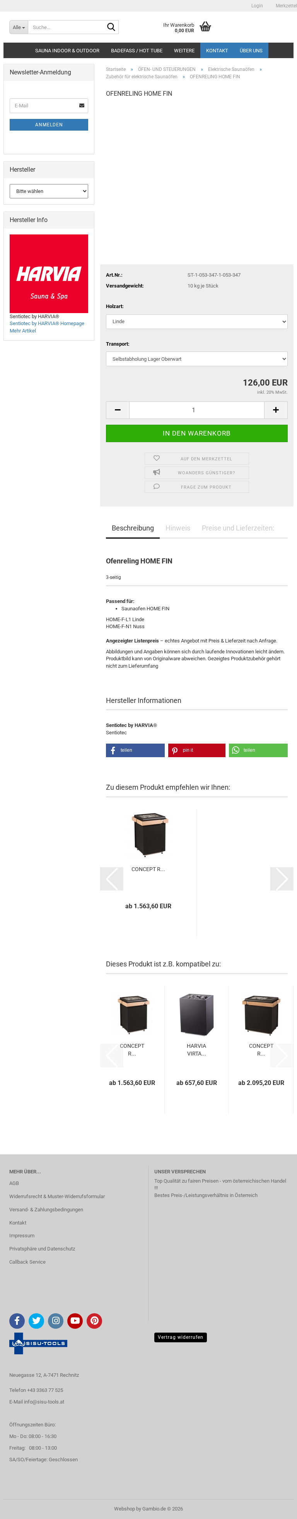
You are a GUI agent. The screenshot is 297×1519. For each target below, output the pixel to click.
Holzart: (115, 306)
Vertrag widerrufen (180, 1337)
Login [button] (256, 6)
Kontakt (217, 50)
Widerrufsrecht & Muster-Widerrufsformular (57, 1196)
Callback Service (27, 1262)
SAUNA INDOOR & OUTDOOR (67, 50)
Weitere (184, 50)
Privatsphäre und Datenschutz (42, 1249)
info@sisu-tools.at (44, 1402)
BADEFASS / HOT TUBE (136, 50)
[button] (117, 410)
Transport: (118, 344)
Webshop (124, 1509)
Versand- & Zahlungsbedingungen (46, 1209)
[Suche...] (111, 27)
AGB (14, 1183)
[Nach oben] (275, 1507)
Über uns (251, 50)
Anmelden (49, 124)
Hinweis (178, 528)
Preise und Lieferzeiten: (238, 528)
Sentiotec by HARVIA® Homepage (47, 323)
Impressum (21, 1235)
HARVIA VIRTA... (196, 1050)
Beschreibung (133, 528)
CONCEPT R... (148, 869)
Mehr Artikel (23, 331)
